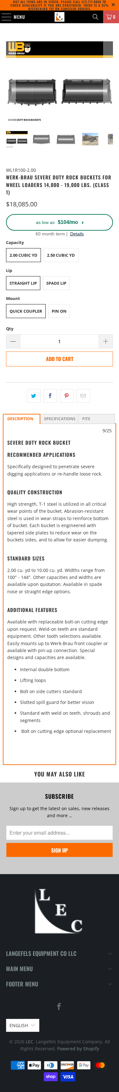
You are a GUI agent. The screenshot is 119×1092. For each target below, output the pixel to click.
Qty (9, 328)
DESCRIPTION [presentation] (20, 418)
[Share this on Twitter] (34, 395)
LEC (29, 1042)
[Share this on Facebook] (50, 395)
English (19, 1025)
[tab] (21, 419)
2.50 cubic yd (61, 255)
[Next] (108, 81)
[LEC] (59, 16)
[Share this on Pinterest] (67, 395)
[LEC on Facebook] (59, 1007)
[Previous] (11, 81)
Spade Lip (56, 283)
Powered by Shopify (78, 1049)
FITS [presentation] (86, 418)
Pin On (59, 311)
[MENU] (3, 16)
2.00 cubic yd (23, 255)
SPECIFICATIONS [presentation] (60, 418)
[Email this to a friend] (83, 395)
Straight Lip (23, 283)
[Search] (95, 16)
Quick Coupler (26, 311)
